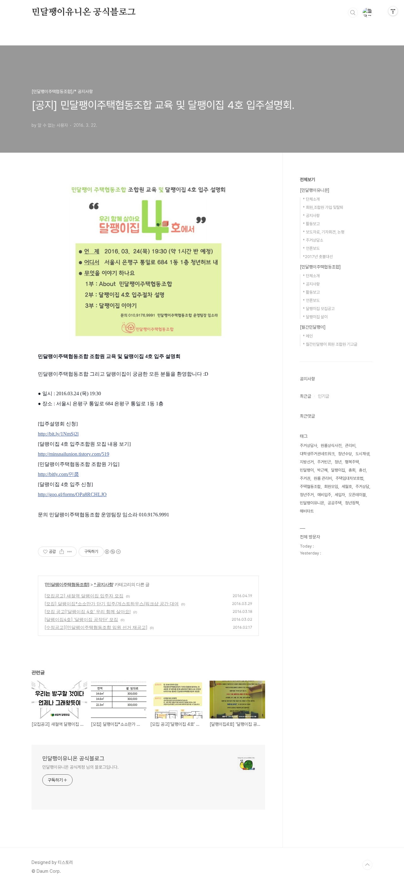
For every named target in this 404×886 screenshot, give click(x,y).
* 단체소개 (311, 199)
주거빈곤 (324, 462)
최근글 (305, 396)
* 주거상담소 (313, 240)
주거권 (305, 478)
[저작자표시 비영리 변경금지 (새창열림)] (112, 551)
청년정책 (352, 503)
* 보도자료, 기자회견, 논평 (323, 232)
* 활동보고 (311, 223)
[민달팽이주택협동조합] (67, 584)
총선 (362, 470)
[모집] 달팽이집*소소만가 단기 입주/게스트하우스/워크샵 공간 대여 (112, 603)
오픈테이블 (357, 494)
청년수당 (345, 453)
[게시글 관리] (70, 551)
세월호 (347, 486)
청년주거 (307, 494)
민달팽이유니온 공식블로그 (83, 12)
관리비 (350, 445)
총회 (351, 470)
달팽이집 (338, 470)
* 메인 (308, 336)
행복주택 (352, 462)
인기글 (323, 396)
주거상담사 (308, 445)
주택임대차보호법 (349, 478)
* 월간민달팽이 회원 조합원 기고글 (330, 344)
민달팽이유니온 (312, 503)
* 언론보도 (311, 248)
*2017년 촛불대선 (318, 256)
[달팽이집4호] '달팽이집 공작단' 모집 (81, 619)
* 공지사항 (103, 584)
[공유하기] (62, 551)
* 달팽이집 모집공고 (319, 308)
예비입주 (324, 494)
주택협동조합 (310, 486)
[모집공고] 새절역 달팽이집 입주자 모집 (84, 595)
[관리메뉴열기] (393, 11)
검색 (353, 12)
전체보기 (307, 179)
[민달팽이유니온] (315, 190)
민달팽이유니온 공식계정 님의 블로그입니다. (80, 767)
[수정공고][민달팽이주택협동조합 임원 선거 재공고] (96, 627)
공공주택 (335, 503)
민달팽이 (307, 470)
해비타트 (307, 511)
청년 (338, 462)
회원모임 (331, 486)
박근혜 (322, 470)
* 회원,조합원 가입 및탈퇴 (323, 207)
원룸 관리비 (323, 478)
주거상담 (362, 486)
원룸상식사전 (331, 445)
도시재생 (362, 453)
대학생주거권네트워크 (317, 453)
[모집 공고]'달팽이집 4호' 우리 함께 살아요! (88, 611)
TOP (367, 865)
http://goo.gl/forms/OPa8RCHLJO (72, 494)
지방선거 (307, 462)
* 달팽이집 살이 (315, 316)
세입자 (340, 494)
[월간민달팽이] (313, 327)
